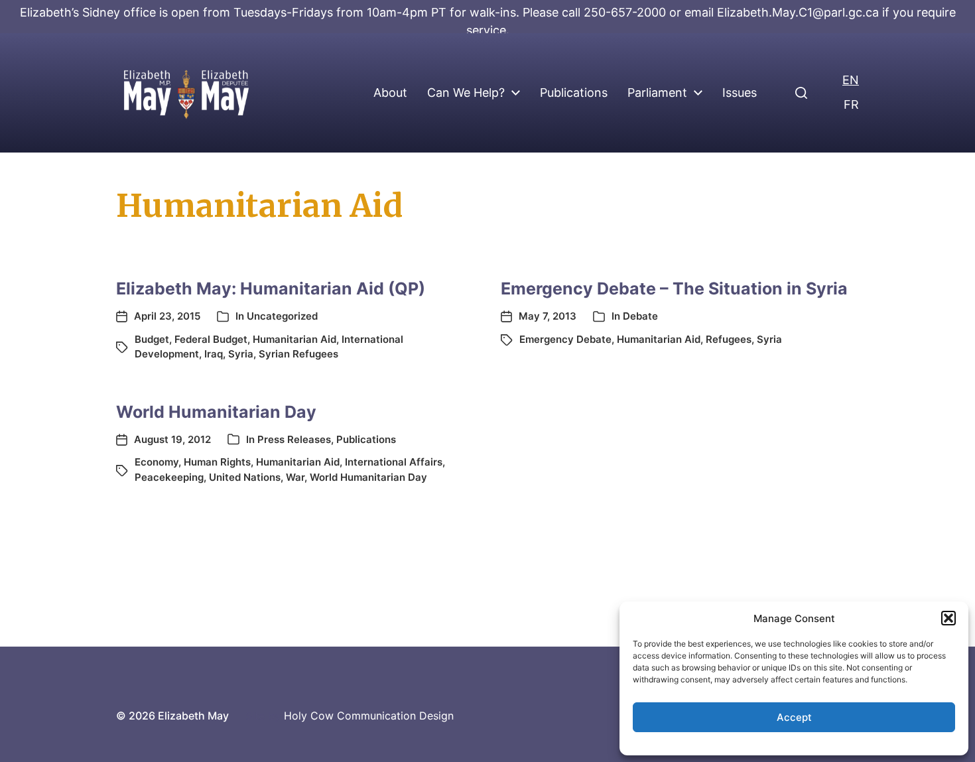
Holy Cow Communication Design (369, 715)
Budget (152, 339)
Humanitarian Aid (294, 339)
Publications (574, 93)
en (850, 80)
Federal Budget (210, 339)
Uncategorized (282, 316)
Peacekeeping (169, 477)
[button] (948, 618)
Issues (739, 93)
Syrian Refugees (298, 354)
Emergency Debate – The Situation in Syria (674, 288)
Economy (156, 462)
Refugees (728, 339)
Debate (640, 316)
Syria (240, 354)
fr (851, 104)
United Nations (245, 477)
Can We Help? (466, 93)
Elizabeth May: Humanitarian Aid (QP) (270, 288)
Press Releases (294, 439)
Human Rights (217, 462)
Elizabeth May (193, 715)
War (295, 477)
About (390, 93)
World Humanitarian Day (216, 412)
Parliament (657, 93)
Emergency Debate (565, 339)
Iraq (213, 354)
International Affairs (393, 462)
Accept (794, 717)
